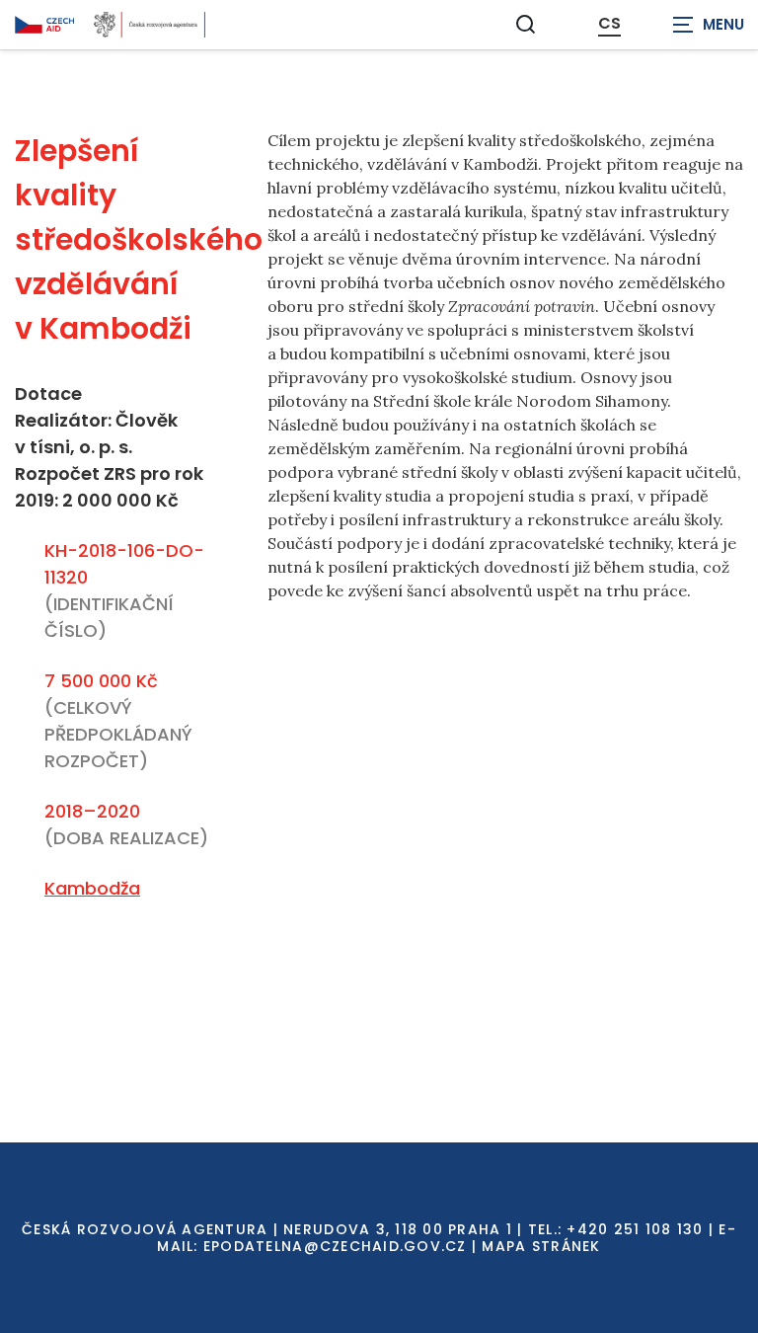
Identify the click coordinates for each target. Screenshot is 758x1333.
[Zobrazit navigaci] (708, 24)
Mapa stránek (541, 1246)
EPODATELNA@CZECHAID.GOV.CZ (335, 1246)
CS (609, 24)
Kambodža (92, 888)
